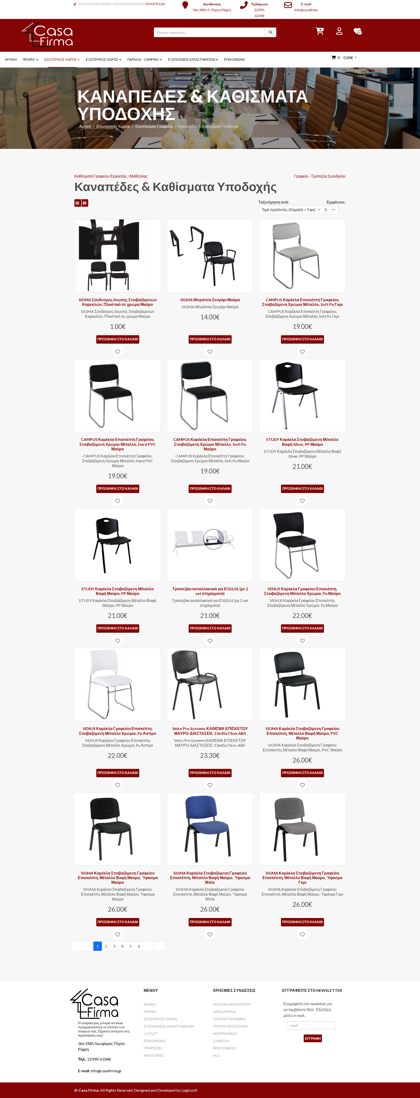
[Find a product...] (270, 32)
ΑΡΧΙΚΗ (150, 1004)
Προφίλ (29, 59)
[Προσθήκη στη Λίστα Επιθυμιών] (117, 350)
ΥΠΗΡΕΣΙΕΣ (153, 1048)
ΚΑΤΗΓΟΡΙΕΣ (154, 1055)
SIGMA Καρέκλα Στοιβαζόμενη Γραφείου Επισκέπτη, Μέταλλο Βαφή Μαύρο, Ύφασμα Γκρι (302, 877)
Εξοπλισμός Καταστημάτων (191, 59)
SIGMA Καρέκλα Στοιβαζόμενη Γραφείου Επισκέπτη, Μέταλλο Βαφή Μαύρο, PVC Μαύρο (302, 733)
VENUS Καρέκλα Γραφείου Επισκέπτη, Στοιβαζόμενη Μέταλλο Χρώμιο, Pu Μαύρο (302, 591)
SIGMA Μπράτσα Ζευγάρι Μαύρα (210, 299)
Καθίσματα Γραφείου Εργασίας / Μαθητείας (111, 176)
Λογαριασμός (225, 1033)
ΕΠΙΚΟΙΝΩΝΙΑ (155, 1041)
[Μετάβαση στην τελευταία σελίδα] (159, 946)
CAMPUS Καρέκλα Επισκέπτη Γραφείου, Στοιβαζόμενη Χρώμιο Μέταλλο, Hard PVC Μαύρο (117, 444)
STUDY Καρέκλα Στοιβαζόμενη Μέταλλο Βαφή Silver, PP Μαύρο (302, 441)
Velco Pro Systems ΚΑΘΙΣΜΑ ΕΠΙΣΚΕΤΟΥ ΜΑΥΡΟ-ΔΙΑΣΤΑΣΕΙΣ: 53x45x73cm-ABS (210, 730)
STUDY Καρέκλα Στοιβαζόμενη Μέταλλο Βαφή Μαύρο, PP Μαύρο (117, 591)
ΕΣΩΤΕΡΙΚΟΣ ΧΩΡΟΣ (160, 1019)
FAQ (216, 1055)
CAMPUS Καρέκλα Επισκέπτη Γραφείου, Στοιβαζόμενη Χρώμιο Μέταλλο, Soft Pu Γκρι (302, 302)
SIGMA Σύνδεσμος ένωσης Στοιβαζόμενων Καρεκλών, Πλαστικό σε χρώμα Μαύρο (118, 302)
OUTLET (151, 1033)
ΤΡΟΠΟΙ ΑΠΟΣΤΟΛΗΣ (230, 1026)
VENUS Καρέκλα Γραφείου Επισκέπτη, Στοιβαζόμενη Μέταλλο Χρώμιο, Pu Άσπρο (117, 730)
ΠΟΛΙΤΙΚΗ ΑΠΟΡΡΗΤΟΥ (232, 1004)
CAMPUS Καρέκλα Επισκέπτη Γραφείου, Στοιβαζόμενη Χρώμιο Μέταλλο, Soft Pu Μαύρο (210, 444)
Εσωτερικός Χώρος (60, 59)
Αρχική (11, 59)
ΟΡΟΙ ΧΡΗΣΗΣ (224, 1012)
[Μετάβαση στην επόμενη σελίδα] (148, 946)
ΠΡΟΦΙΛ (150, 1012)
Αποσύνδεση (224, 1048)
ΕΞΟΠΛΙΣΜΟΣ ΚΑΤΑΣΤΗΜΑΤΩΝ (169, 1026)
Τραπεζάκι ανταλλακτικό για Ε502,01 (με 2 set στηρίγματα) (210, 591)
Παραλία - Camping (143, 59)
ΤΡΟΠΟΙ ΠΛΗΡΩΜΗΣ (229, 1019)
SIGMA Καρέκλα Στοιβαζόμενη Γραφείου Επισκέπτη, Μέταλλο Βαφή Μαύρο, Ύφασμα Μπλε (210, 877)
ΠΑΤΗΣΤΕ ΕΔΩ (155, 4)
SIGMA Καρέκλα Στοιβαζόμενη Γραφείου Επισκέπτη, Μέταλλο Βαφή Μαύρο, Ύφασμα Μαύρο (118, 877)
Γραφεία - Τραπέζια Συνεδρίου (320, 176)
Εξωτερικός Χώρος (102, 59)
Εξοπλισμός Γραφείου (154, 126)
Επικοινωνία (234, 59)
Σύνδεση (221, 1041)
